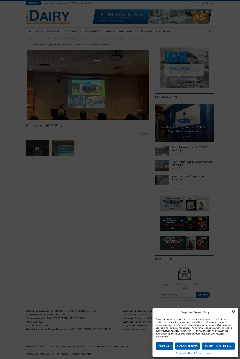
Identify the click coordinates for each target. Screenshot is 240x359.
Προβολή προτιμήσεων (218, 345)
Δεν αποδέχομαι (187, 345)
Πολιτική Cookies (184, 353)
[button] (233, 312)
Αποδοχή (165, 345)
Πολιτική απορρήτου (203, 353)
